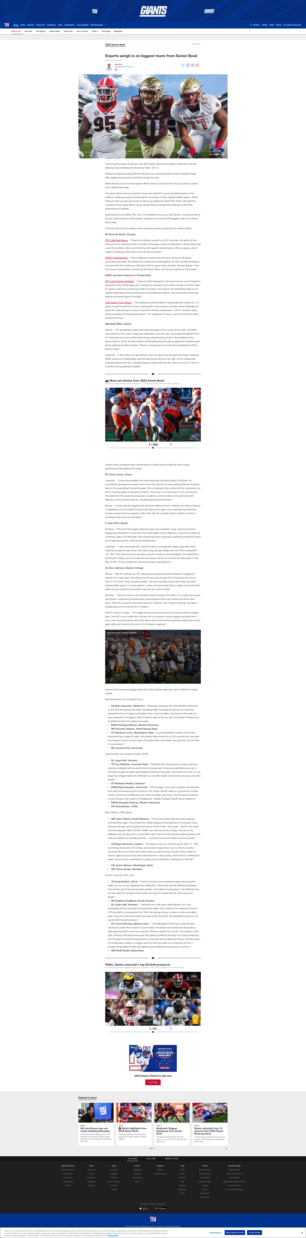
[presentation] (227, 1149)
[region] (153, 1232)
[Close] (302, 1232)
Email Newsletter (68, 1181)
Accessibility (68, 1177)
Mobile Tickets (205, 1197)
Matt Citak (118, 64)
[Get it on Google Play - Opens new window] (160, 1209)
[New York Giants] (153, 1219)
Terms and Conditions (68, 1170)
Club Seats (204, 1185)
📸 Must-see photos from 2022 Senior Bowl (134, 380)
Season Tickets (205, 1177)
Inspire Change (234, 1177)
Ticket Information (205, 1173)
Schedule (160, 1170)
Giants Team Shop (234, 1185)
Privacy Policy (67, 1173)
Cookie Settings (215, 1232)
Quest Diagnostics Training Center (234, 1181)
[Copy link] (197, 65)
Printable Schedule (160, 1173)
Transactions (182, 1189)
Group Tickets (204, 1193)
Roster (182, 1170)
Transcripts (91, 1185)
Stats (182, 1181)
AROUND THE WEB (234, 1166)
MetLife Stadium (234, 1170)
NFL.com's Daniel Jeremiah (119, 281)
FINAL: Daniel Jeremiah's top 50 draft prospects (137, 964)
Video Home (114, 1170)
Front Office (182, 1177)
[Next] (170, 444)
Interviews (114, 1177)
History (137, 1181)
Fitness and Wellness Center (234, 1189)
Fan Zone (68, 1185)
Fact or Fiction (91, 1177)
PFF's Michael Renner (116, 240)
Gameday (137, 1173)
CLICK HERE (153, 1082)
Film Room (113, 1185)
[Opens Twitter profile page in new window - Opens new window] (116, 69)
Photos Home (137, 1170)
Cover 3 (91, 1173)
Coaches (182, 1173)
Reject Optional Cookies (235, 1232)
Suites (205, 1189)
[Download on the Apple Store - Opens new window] (144, 1209)
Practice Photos (137, 1177)
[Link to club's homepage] (7, 25)
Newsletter (91, 1181)
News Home (91, 1170)
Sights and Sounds (114, 1181)
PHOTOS (137, 1166)
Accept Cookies (254, 1232)
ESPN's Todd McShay (116, 257)
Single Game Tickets (204, 1181)
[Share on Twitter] (188, 66)
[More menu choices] (106, 25)
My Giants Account (205, 1170)
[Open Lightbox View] (153, 420)
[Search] (251, 24)
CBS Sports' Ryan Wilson (118, 302)
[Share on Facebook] (183, 66)
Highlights (114, 1173)
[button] (153, 657)
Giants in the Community (234, 1173)
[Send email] (193, 66)
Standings (182, 1185)
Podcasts (114, 1189)
